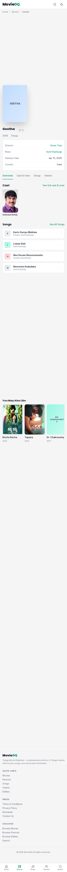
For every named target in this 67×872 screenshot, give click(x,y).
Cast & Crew (23, 175)
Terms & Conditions (12, 804)
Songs (37, 175)
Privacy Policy (9, 808)
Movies (15, 12)
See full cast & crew (54, 185)
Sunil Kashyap (54, 151)
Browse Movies (10, 828)
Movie (11, 4)
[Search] (55, 4)
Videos (48, 175)
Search (6, 840)
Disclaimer (7, 812)
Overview (7, 175)
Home (5, 12)
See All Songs (57, 224)
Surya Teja (56, 145)
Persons (6, 779)
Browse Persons (10, 832)
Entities (6, 791)
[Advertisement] (33, 48)
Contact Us (8, 816)
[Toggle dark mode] (62, 4)
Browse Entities (10, 836)
